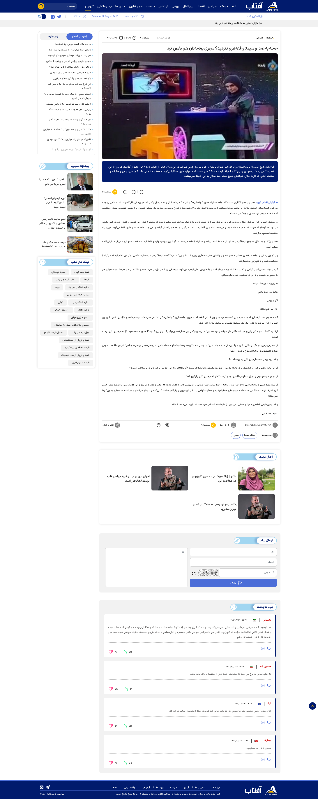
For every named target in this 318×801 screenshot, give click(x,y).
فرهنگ (269, 38)
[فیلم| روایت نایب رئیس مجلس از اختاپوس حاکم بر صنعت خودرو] (79, 223)
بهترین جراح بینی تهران (78, 295)
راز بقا (86, 280)
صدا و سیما (249, 435)
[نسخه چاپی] (158, 425)
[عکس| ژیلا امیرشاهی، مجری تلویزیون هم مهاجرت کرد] (256, 478)
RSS (115, 788)
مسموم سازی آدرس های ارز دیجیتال (71, 325)
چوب (57, 287)
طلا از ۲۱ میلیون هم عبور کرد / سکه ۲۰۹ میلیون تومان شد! (67, 132)
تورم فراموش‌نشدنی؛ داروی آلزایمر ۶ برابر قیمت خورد (55, 202)
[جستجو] (41, 6)
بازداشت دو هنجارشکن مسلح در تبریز (72, 78)
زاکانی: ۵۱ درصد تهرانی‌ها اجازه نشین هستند (68, 104)
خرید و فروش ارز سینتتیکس (75, 340)
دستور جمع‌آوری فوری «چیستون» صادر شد (70, 50)
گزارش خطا (224, 425)
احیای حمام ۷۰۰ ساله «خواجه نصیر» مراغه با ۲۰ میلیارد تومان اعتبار (67, 96)
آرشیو (186, 788)
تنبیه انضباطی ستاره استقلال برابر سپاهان (70, 73)
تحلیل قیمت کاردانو (53, 332)
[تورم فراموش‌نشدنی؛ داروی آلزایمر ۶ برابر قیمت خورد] (79, 202)
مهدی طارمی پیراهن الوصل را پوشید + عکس (68, 61)
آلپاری (60, 302)
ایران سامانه (45, 794)
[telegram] (58, 16)
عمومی (259, 38)
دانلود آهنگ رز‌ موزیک (78, 287)
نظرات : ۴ (144, 38)
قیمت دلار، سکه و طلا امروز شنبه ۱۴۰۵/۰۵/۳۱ (53, 244)
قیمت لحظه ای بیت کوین (77, 348)
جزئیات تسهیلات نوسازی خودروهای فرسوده (69, 55)
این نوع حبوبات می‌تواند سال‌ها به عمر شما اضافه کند (69, 86)
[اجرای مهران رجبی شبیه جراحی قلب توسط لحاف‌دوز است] (169, 478)
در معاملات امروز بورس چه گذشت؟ (73, 44)
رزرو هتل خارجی (61, 310)
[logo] (262, 5)
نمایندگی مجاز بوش (65, 280)
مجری (236, 435)
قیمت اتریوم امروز (80, 363)
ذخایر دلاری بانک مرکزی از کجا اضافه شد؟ (70, 67)
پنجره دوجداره (58, 272)
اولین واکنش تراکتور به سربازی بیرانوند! (71, 149)
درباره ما (216, 788)
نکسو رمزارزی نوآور (80, 317)
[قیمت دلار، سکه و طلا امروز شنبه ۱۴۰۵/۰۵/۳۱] (79, 244)
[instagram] (53, 16)
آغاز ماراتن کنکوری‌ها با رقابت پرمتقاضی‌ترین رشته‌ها (236, 23)
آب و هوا (146, 788)
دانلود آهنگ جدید (80, 302)
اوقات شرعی (129, 788)
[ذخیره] (167, 425)
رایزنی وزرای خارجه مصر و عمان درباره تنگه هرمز (70, 112)
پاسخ (263, 648)
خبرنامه (173, 788)
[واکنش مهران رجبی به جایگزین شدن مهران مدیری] (256, 506)
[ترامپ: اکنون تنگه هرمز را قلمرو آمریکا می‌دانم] (79, 182)
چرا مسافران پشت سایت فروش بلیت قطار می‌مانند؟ (70, 122)
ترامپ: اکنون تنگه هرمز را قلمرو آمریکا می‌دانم (52, 182)
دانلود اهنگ (83, 310)
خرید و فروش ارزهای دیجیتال (75, 355)
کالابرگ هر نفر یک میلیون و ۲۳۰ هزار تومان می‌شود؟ (69, 142)
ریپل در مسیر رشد (80, 332)
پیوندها (160, 788)
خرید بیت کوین (81, 272)
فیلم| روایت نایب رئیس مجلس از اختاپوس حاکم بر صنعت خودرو (52, 223)
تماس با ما (200, 788)
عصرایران (266, 414)
